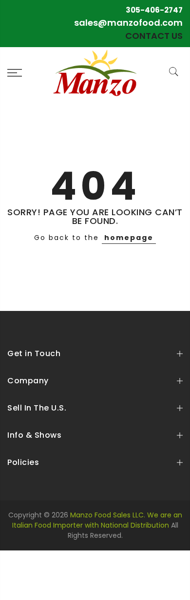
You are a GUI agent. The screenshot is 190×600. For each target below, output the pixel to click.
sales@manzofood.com (128, 23)
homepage (128, 237)
